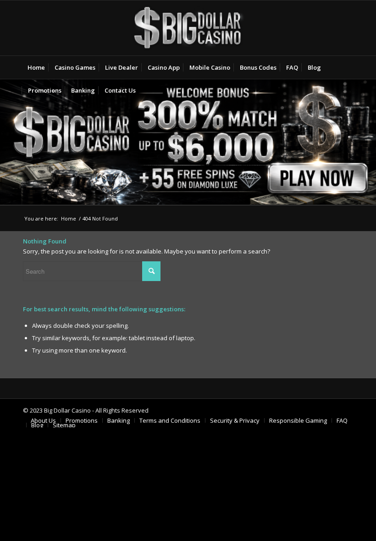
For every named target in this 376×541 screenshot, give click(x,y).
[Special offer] (188, 141)
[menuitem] (36, 67)
